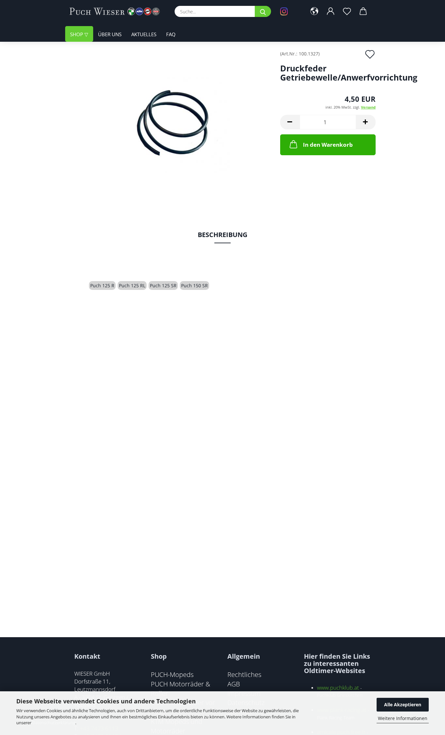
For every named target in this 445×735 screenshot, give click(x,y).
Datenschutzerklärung (53, 723)
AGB (233, 683)
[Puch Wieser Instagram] (288, 11)
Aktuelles (143, 34)
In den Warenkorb (328, 144)
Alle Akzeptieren (402, 704)
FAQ (171, 34)
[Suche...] (263, 11)
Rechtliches (244, 674)
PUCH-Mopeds (172, 674)
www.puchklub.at (338, 687)
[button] (314, 11)
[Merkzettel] (347, 11)
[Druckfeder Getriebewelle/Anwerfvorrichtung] (170, 124)
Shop (77, 34)
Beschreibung (222, 234)
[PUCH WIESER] (117, 11)
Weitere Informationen (402, 718)
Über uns (110, 34)
